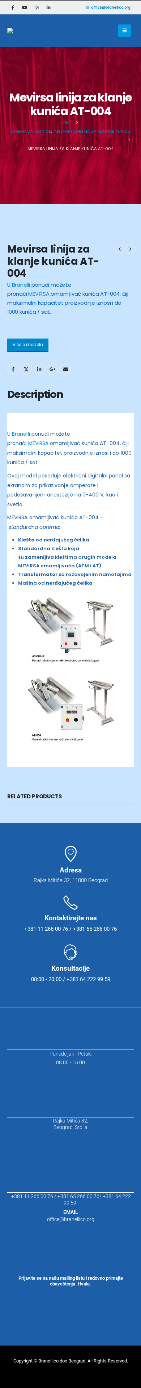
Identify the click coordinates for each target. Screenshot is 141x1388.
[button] (124, 30)
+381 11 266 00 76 (32, 1196)
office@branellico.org (111, 7)
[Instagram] (36, 8)
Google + (52, 369)
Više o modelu (28, 345)
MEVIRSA (38, 294)
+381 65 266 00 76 (78, 1196)
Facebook (13, 369)
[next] (130, 249)
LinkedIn (39, 369)
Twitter (26, 369)
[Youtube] (25, 8)
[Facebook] (13, 8)
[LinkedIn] (48, 8)
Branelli (21, 285)
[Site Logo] (27, 30)
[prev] (120, 249)
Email (65, 369)
